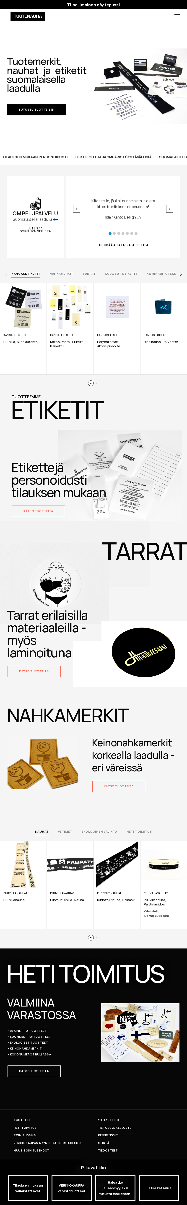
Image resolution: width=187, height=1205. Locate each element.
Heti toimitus (139, 831)
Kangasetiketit (25, 274)
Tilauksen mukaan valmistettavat (28, 1188)
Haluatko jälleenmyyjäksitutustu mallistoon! (115, 1188)
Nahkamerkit (61, 274)
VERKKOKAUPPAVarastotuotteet (72, 1188)
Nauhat (42, 831)
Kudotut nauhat (109, 893)
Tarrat (89, 274)
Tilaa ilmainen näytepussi (93, 5)
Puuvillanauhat (15, 893)
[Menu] (177, 16)
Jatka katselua (159, 1188)
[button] (36, 109)
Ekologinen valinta (99, 831)
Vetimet (65, 831)
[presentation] (6, 274)
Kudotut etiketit (121, 274)
